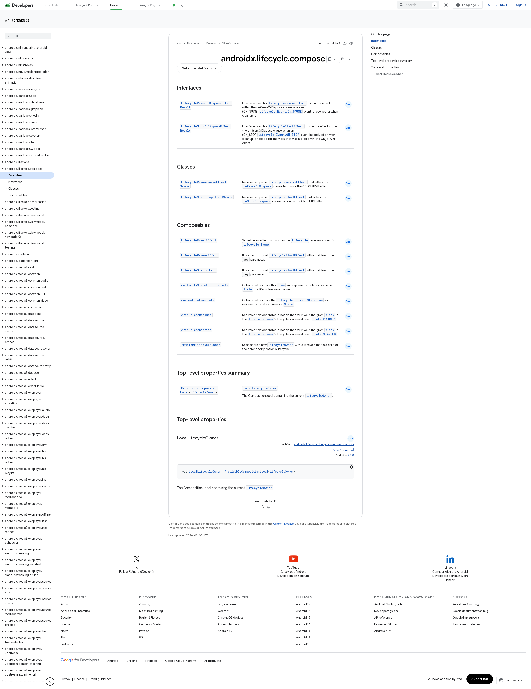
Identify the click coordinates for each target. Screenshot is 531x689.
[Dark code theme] (351, 467)
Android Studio (499, 5)
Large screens (227, 604)
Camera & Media (150, 624)
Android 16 (303, 611)
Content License (283, 523)
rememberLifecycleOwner (200, 345)
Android (66, 604)
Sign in (521, 5)
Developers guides (386, 611)
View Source (341, 450)
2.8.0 (351, 455)
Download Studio (385, 624)
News (64, 631)
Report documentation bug (470, 611)
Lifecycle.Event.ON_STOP (278, 135)
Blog (180, 5)
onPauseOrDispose (257, 186)
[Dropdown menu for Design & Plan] (99, 5)
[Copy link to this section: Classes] (199, 167)
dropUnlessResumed (196, 315)
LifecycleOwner (280, 345)
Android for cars (228, 624)
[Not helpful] (351, 43)
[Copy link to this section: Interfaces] (205, 88)
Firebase (151, 661)
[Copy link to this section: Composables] (214, 225)
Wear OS (223, 611)
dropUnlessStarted (196, 330)
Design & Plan (84, 5)
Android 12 (303, 637)
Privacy (144, 631)
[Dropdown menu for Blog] (188, 5)
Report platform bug (466, 604)
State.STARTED (324, 334)
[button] (27, 49)
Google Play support (466, 617)
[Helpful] (345, 43)
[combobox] (418, 5)
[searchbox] (28, 36)
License (79, 679)
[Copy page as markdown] (343, 59)
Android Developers (189, 43)
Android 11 (303, 644)
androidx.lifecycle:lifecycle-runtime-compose (324, 444)
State (247, 289)
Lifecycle (300, 240)
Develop (116, 5)
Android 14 (303, 624)
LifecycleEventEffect (198, 240)
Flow (281, 285)
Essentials (50, 5)
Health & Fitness (149, 617)
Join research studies (466, 624)
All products (212, 661)
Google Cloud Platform (180, 661)
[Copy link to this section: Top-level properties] (230, 419)
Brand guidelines (100, 679)
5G (141, 637)
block (329, 315)
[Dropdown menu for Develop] (128, 5)
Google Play (147, 5)
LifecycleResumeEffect (287, 103)
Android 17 (303, 604)
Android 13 (303, 631)
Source (65, 624)
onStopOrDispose (256, 201)
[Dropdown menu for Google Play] (161, 5)
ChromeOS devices (230, 617)
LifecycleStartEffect (286, 126)
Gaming (144, 604)
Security (66, 617)
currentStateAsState (197, 300)
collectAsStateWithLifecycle (204, 285)
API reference (17, 20)
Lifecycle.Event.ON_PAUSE (281, 111)
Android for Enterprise (75, 611)
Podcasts (67, 644)
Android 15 (303, 617)
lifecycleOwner (261, 319)
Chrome (132, 661)
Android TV (225, 631)
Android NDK (382, 631)
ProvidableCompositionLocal (246, 471)
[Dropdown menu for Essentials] (64, 5)
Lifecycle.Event (256, 244)
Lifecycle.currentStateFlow (300, 300)
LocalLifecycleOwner (260, 388)
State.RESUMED (324, 319)
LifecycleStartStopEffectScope (207, 197)
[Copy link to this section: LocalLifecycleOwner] (222, 438)
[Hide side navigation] (50, 681)
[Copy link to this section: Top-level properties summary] (254, 373)
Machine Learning (151, 611)
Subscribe (479, 679)
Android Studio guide (388, 604)
